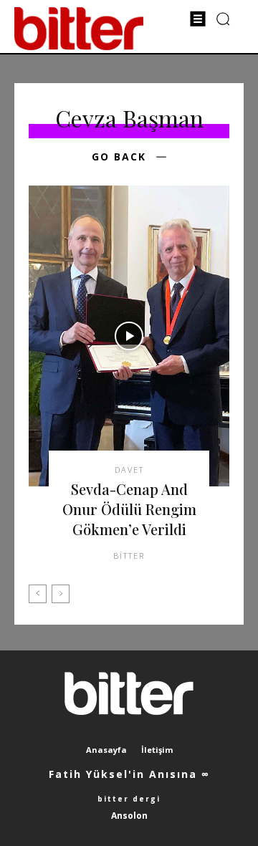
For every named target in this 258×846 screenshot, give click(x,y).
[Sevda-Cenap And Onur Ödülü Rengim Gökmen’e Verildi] (129, 336)
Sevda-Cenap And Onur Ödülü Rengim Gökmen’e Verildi (129, 509)
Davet (129, 470)
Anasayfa (106, 749)
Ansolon (129, 815)
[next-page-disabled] (61, 594)
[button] (223, 18)
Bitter (129, 555)
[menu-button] (198, 18)
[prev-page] (38, 594)
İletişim (157, 749)
